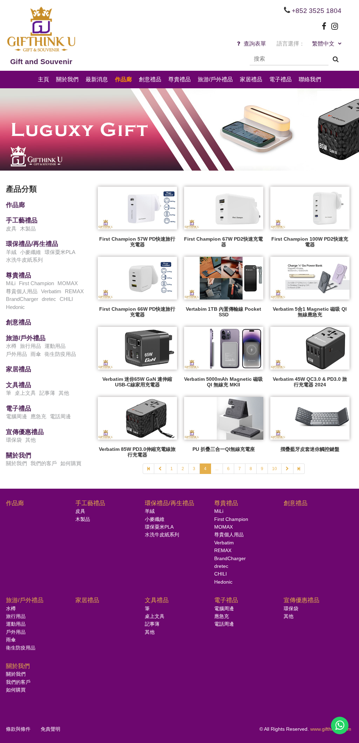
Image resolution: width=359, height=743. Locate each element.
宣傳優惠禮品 (25, 431)
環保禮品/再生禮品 (32, 243)
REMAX (74, 291)
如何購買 (70, 463)
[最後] (299, 468)
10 (274, 468)
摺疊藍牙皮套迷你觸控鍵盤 (309, 449)
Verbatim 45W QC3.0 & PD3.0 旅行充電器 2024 (310, 381)
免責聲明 (50, 729)
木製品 (28, 229)
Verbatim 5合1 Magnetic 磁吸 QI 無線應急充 (310, 311)
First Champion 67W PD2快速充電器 (223, 241)
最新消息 (97, 79)
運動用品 (55, 346)
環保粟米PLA (60, 252)
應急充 (38, 416)
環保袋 (14, 440)
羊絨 (11, 252)
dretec (49, 299)
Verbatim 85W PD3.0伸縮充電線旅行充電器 (137, 452)
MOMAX (67, 283)
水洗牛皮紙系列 (24, 260)
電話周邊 (60, 416)
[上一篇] (160, 468)
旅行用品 (30, 346)
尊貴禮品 (179, 79)
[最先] (148, 468)
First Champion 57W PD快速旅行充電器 (137, 241)
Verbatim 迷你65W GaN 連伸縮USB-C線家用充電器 (137, 381)
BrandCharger (22, 299)
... (216, 468)
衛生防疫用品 (60, 354)
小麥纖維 (30, 252)
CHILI (66, 299)
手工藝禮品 (22, 220)
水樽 (11, 346)
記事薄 (47, 393)
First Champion (36, 283)
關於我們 (67, 79)
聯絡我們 (310, 79)
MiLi (10, 283)
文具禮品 (18, 384)
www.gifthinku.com (330, 729)
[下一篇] (287, 468)
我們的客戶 (44, 463)
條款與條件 (18, 729)
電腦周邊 (16, 416)
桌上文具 (25, 393)
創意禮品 (150, 79)
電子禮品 (280, 79)
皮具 (11, 229)
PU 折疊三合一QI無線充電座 (223, 449)
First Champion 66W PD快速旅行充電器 (137, 311)
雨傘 (36, 354)
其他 (64, 393)
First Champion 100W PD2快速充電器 (309, 241)
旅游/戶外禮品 (215, 79)
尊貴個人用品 (22, 291)
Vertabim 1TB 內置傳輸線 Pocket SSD (223, 311)
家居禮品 (251, 79)
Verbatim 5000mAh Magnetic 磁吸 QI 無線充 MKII (223, 381)
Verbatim (51, 291)
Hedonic (15, 307)
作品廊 (123, 79)
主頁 (43, 79)
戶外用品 (16, 354)
